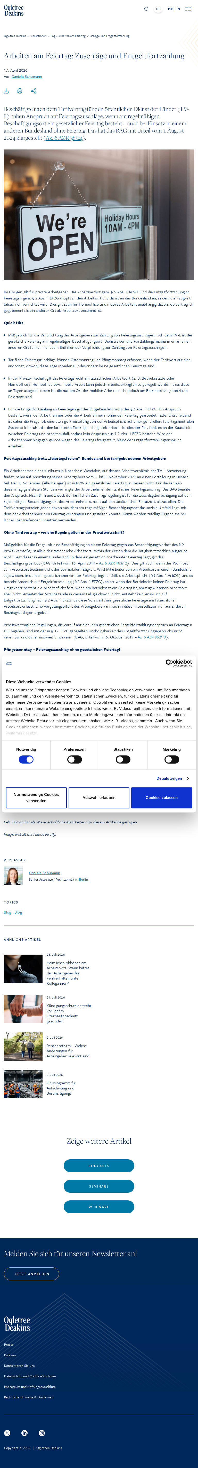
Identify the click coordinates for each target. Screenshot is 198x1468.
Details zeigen (169, 778)
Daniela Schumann (27, 76)
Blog (7, 912)
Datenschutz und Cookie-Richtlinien (30, 1376)
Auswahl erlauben (99, 798)
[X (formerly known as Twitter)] (7, 1433)
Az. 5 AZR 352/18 (152, 637)
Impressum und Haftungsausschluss (29, 1386)
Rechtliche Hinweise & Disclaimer (28, 1397)
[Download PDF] (6, 91)
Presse (9, 1344)
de (170, 9)
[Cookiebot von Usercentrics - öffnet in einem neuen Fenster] (169, 663)
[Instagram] (42, 1433)
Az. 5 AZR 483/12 (113, 563)
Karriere (10, 1355)
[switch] (74, 759)
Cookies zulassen (162, 798)
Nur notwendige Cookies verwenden (36, 798)
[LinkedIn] (24, 1433)
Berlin (83, 879)
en (178, 9)
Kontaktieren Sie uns (19, 1365)
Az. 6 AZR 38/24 (64, 138)
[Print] (20, 91)
